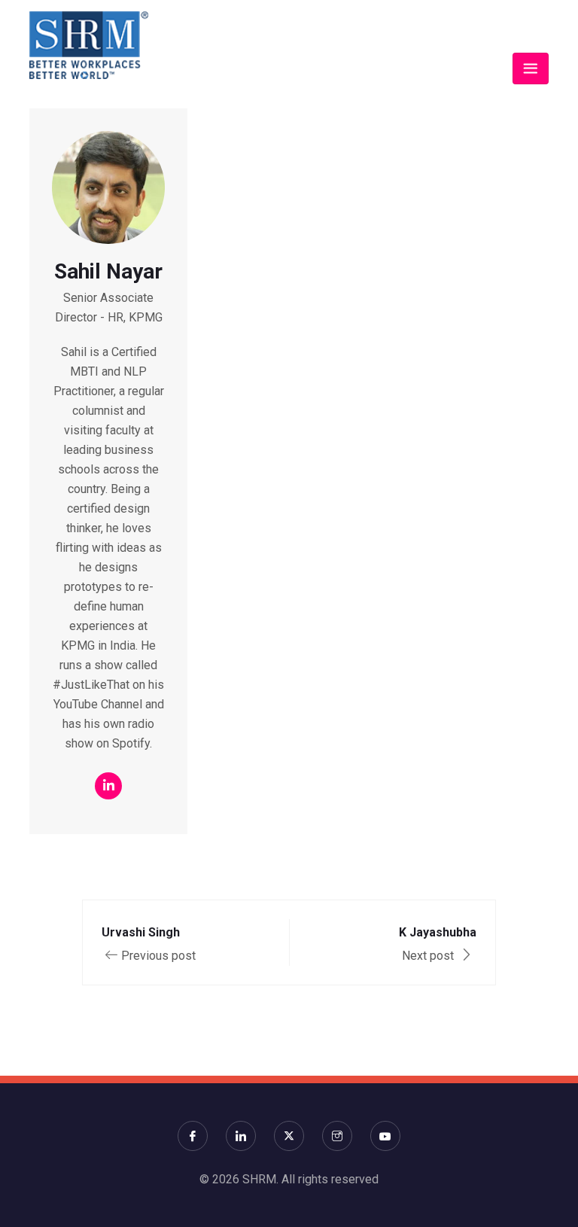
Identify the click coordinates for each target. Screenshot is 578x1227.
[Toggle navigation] (531, 68)
